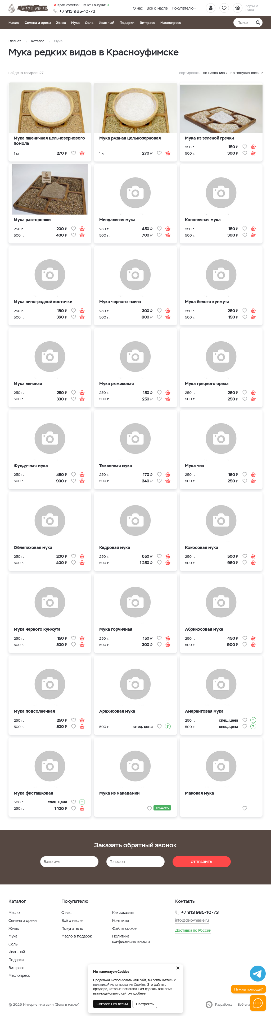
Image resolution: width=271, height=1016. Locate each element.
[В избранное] (74, 153)
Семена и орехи (38, 22)
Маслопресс (170, 22)
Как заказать (123, 912)
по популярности (245, 73)
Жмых (61, 22)
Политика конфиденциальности (131, 939)
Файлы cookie (124, 928)
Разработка (223, 1004)
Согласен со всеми (112, 1004)
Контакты (120, 920)
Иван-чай (106, 22)
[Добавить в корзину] (82, 153)
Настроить (145, 1004)
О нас (138, 8)
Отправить (201, 862)
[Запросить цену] (168, 726)
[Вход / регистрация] (210, 8)
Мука (75, 22)
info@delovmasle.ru (192, 920)
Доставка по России (193, 930)
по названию (214, 73)
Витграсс (147, 22)
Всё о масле (157, 8)
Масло (13, 22)
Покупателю (182, 8)
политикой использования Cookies (119, 985)
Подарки (127, 22)
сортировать (189, 73)
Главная (14, 41)
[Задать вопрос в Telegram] (258, 974)
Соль (89, 22)
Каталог (37, 41)
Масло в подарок (76, 936)
